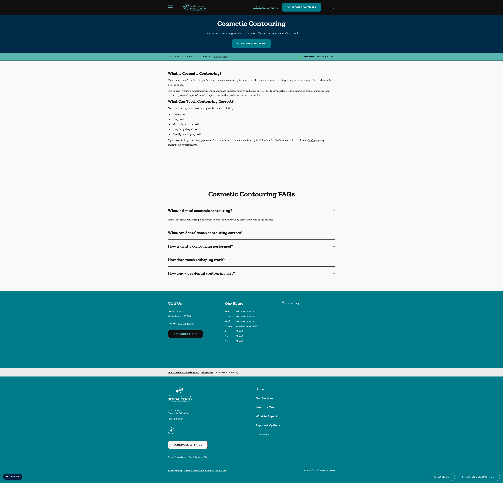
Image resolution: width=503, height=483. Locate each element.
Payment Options (268, 425)
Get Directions (185, 334)
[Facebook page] (171, 430)
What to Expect (266, 416)
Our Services (264, 398)
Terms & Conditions (194, 470)
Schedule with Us (301, 7)
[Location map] (308, 329)
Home (260, 389)
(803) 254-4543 (221, 56)
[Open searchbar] (332, 7)
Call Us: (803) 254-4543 (265, 7)
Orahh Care (220, 470)
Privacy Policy (175, 470)
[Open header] (171, 7)
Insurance (262, 434)
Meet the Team (266, 407)
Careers (209, 470)
